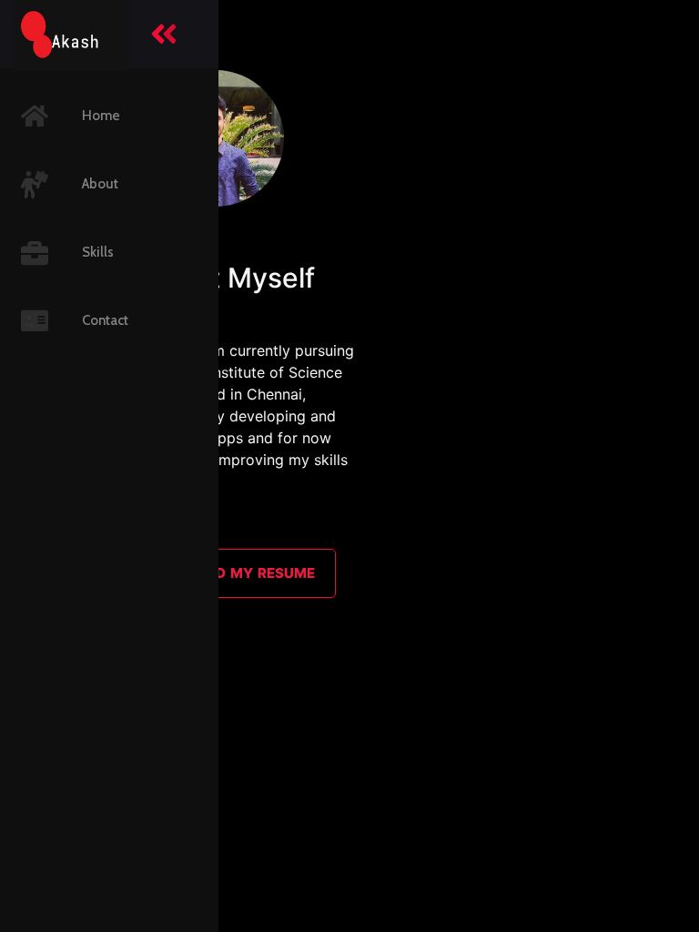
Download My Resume (228, 573)
